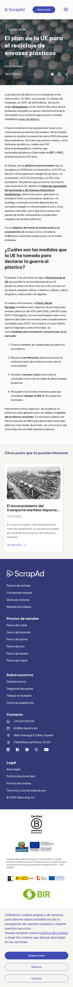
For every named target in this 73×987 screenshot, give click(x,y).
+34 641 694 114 (23, 721)
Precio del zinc (16, 646)
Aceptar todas (36, 955)
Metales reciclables (19, 607)
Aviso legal (13, 769)
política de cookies (54, 933)
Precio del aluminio (19, 632)
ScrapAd (18, 66)
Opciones (36, 978)
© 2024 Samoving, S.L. (21, 797)
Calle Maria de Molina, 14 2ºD (32, 742)
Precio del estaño (17, 653)
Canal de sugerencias (20, 703)
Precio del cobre (17, 625)
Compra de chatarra (19, 592)
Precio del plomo (17, 639)
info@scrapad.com (25, 728)
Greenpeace (20, 106)
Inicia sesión (44, 9)
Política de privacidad (21, 776)
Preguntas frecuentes (20, 688)
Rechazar (36, 967)
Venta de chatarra (18, 600)
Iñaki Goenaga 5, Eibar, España (33, 735)
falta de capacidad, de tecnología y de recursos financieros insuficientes (36, 190)
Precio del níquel (17, 660)
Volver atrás (17, 29)
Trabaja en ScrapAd (19, 695)
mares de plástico (28, 119)
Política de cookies (19, 783)
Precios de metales (19, 585)
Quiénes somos (16, 681)
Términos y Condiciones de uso (26, 790)
